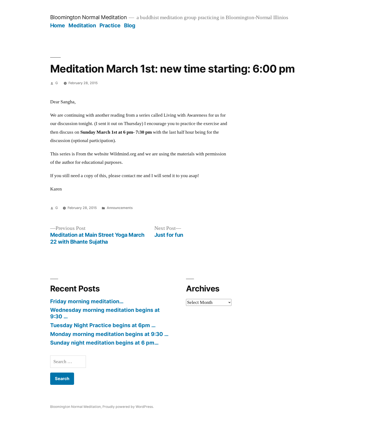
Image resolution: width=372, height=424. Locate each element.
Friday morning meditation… (87, 301)
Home (57, 25)
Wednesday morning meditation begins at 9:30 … (105, 313)
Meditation (82, 25)
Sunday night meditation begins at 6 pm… (104, 342)
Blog (129, 25)
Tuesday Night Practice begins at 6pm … (103, 325)
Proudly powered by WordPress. (128, 407)
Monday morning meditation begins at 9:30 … (109, 334)
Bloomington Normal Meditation (88, 17)
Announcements (120, 208)
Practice (110, 25)
